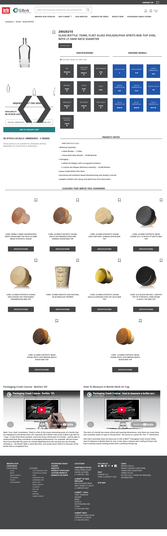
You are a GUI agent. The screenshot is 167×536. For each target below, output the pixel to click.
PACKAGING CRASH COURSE (139, 16)
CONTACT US (147, 2)
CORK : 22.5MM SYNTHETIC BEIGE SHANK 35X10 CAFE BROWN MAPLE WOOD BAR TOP (125, 357)
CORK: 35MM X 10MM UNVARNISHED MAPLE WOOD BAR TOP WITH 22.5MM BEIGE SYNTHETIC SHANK (21, 236)
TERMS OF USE (127, 473)
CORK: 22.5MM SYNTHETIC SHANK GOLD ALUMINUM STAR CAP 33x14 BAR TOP (104, 296)
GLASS (18, 22)
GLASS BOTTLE (28, 22)
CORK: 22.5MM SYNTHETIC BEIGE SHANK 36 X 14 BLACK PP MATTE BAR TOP (146, 236)
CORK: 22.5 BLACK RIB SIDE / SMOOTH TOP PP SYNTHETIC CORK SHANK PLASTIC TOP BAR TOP (146, 296)
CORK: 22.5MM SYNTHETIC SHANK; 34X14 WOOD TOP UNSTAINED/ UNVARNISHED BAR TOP (20, 296)
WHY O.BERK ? (65, 16)
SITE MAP (102, 483)
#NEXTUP (55, 468)
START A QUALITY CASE (107, 477)
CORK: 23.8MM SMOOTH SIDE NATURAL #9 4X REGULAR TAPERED (62, 295)
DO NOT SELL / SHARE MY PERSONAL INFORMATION (136, 476)
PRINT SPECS (66, 46)
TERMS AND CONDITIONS (131, 470)
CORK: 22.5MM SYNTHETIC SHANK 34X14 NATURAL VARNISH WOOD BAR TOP (104, 236)
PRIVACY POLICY (127, 466)
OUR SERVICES (81, 16)
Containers (9, 22)
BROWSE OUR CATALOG (45, 16)
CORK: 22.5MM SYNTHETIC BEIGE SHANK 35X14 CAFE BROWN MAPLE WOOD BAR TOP (42, 357)
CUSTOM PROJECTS (59, 473)
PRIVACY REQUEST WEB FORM (133, 468)
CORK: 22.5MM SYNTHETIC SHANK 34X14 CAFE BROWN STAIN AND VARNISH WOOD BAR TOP (62, 236)
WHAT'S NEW (118, 16)
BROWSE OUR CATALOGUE (12, 464)
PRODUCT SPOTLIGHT (60, 470)
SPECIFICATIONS (21, 249)
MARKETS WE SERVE (99, 16)
